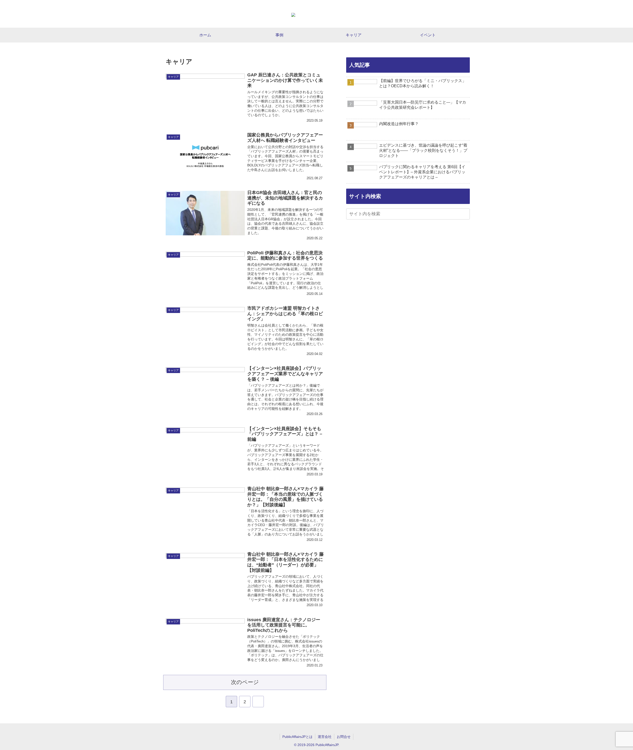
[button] (465, 214)
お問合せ (344, 737)
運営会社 (325, 737)
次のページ (245, 682)
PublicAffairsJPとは (297, 737)
